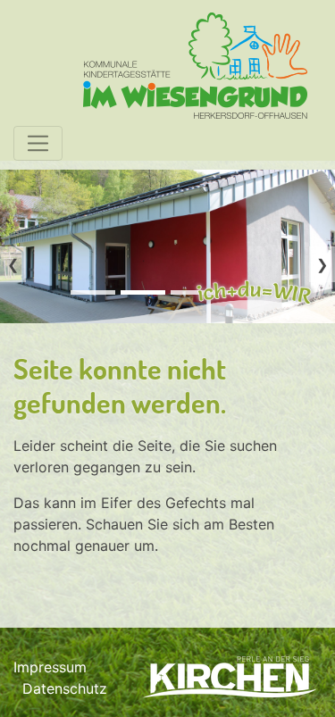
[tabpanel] (167, 246)
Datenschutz (64, 688)
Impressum (50, 667)
